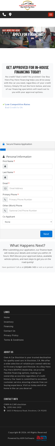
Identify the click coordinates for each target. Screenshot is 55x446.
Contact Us (9, 331)
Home (7, 317)
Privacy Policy (11, 335)
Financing (8, 326)
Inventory (9, 322)
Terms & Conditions (14, 340)
